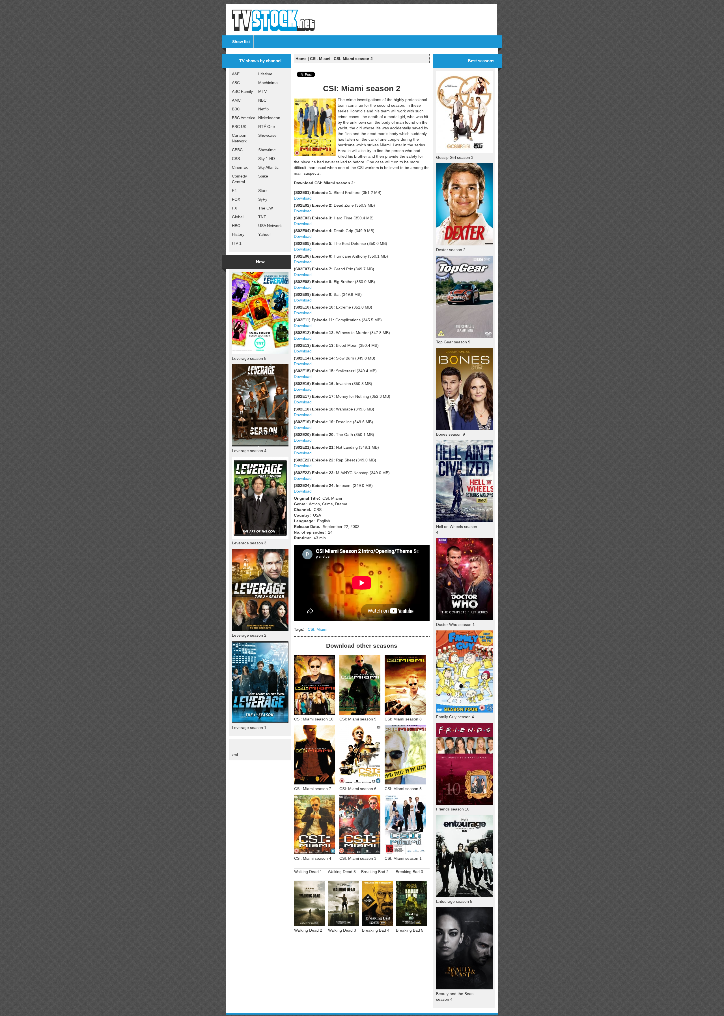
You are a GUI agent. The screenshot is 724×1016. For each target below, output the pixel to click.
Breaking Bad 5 (409, 930)
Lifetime (265, 74)
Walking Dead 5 (342, 871)
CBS (236, 158)
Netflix (263, 109)
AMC (236, 100)
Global (238, 217)
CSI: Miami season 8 (403, 719)
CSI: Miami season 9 (357, 719)
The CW (265, 208)
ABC (236, 82)
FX (234, 208)
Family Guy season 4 (455, 717)
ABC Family (242, 91)
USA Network (270, 225)
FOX (236, 199)
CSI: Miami (320, 58)
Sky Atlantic (268, 167)
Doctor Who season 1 (455, 624)
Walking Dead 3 (342, 930)
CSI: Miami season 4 (312, 858)
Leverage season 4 (249, 450)
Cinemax (240, 167)
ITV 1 (237, 243)
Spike (263, 176)
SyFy (262, 199)
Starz (263, 190)
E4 (234, 190)
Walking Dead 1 (308, 871)
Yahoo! (264, 234)
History (238, 234)
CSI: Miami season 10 (313, 719)
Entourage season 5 (454, 901)
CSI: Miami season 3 (357, 858)
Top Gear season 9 (453, 342)
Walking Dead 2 (308, 930)
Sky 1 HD (266, 158)
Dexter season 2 (451, 249)
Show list (241, 41)
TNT (262, 217)
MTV (262, 91)
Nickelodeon (269, 117)
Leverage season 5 (249, 358)
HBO (236, 225)
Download (303, 198)
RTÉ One (266, 126)
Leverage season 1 (249, 727)
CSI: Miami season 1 (403, 858)
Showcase (267, 135)
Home (301, 58)
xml (235, 754)
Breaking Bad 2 (375, 871)
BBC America (243, 117)
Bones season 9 (450, 434)
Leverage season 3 (249, 543)
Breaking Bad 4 (375, 930)
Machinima (268, 82)
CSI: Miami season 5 (403, 788)
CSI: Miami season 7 (312, 788)
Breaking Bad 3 (409, 871)
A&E (236, 74)
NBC (262, 100)
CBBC (237, 149)
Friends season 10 (452, 809)
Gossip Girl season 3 (454, 157)
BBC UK (239, 126)
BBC (236, 109)
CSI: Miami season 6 (357, 788)
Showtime (267, 149)
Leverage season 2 (249, 635)
